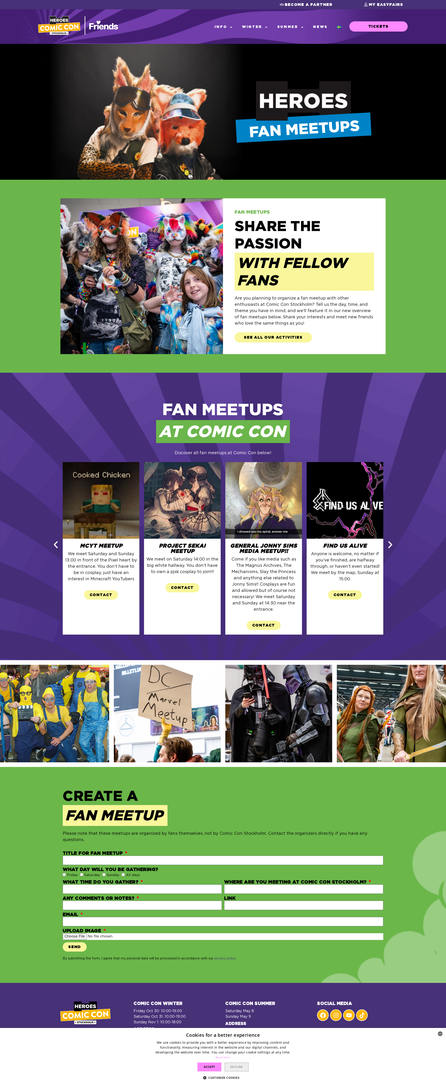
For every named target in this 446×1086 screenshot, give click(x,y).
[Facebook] (323, 1015)
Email (71, 914)
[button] (306, 4)
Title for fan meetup (93, 853)
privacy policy (225, 958)
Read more (223, 1057)
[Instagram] (336, 1015)
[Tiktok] (362, 1015)
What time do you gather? (101, 882)
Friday (72, 875)
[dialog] (223, 1057)
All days (133, 875)
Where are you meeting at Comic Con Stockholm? (296, 882)
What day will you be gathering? (110, 869)
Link (230, 898)
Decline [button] (236, 1067)
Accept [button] (209, 1067)
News (320, 27)
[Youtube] (349, 1015)
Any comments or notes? (99, 898)
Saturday (92, 875)
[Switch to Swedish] (339, 27)
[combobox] (440, 1033)
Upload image (83, 931)
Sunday (113, 875)
